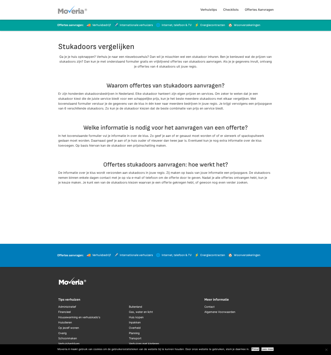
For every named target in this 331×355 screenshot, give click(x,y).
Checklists (231, 9)
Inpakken (135, 322)
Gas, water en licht (141, 311)
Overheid (135, 327)
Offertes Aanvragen (259, 9)
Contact (209, 306)
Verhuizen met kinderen (144, 343)
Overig (62, 333)
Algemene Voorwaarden (219, 311)
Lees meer (267, 349)
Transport (135, 338)
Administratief (67, 306)
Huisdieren (65, 322)
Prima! (255, 349)
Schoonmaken (67, 338)
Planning (134, 333)
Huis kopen (136, 317)
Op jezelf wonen (68, 327)
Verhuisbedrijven (68, 343)
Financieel (64, 311)
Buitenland (135, 306)
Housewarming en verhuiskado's (79, 317)
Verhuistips (208, 9)
